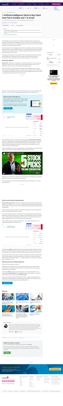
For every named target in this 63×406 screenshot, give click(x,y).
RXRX (14, 202)
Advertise (21, 385)
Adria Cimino (5, 22)
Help (59, 1)
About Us (21, 378)
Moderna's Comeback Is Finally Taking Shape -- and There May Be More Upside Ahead (8, 303)
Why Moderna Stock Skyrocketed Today (35, 303)
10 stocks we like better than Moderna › (10, 34)
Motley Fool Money (32, 386)
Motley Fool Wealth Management (56, 379)
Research (21, 381)
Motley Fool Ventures (54, 381)
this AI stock (12, 259)
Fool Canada (38, 379)
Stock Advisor (31, 379)
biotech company (25, 220)
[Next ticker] (53, 8)
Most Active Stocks (56, 7)
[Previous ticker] (16, 8)
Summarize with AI (20, 25)
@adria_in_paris (19, 331)
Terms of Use (5, 391)
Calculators (45, 381)
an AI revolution (38, 180)
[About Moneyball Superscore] (31, 116)
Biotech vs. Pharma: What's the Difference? (35, 315)
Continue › (7, 352)
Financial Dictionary (47, 382)
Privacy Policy (10, 391)
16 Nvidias (30, 344)
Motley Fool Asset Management (56, 378)
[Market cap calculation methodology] (41, 123)
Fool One (30, 385)
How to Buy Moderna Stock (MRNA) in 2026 (22, 303)
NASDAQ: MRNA (11, 117)
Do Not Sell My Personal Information (55, 391)
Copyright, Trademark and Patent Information (33, 391)
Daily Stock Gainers (56, 8)
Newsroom (21, 382)
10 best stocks (22, 104)
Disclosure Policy (16, 391)
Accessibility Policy (23, 391)
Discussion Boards (46, 379)
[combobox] (8, 8)
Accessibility (51, 1)
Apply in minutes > (54, 83)
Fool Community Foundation (55, 382)
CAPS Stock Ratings (47, 378)
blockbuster (13, 64)
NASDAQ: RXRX (10, 226)
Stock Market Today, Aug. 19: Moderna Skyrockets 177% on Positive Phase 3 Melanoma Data (7, 315)
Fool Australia (38, 378)
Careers (21, 379)
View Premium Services (55, 369)
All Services (31, 378)
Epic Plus (30, 382)
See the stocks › (8, 108)
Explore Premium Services (11, 12)
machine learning (17, 204)
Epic (30, 381)
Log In (56, 1)
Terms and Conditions (45, 391)
